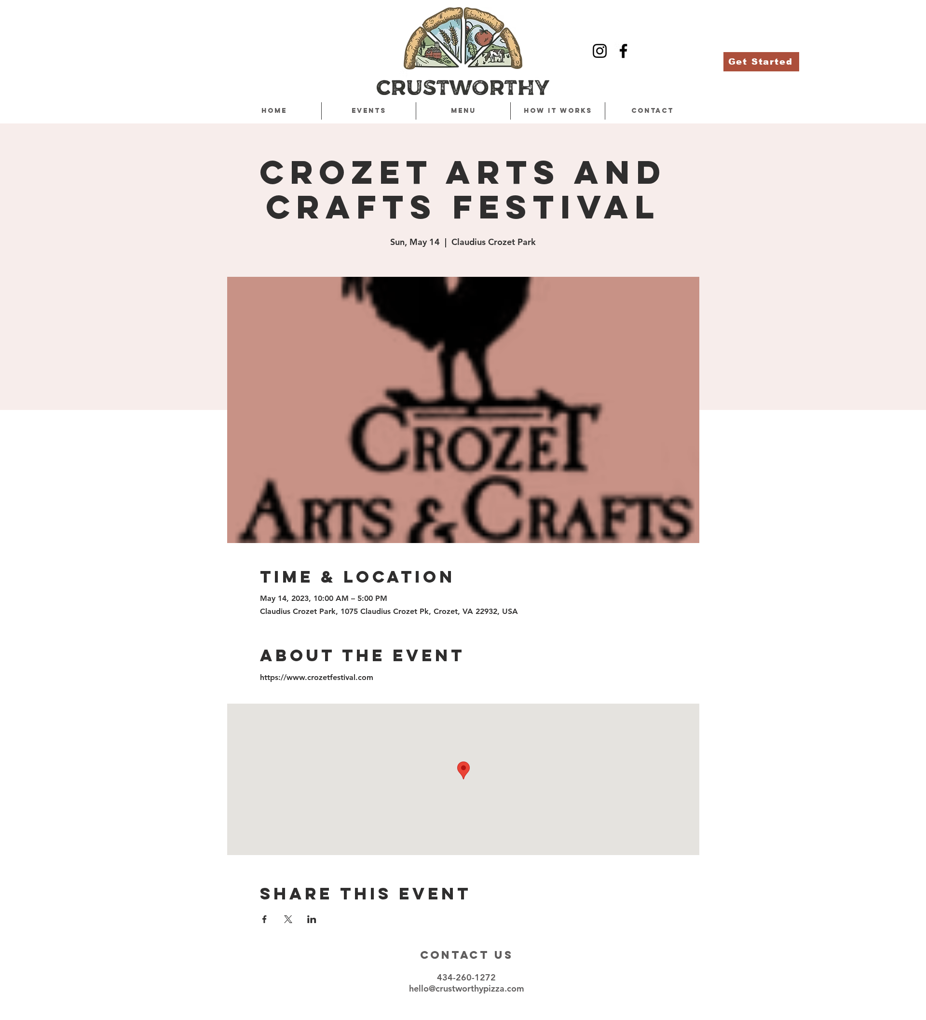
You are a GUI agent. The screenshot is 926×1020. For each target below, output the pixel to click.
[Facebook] (623, 50)
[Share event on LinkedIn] (311, 919)
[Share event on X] (288, 919)
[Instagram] (599, 50)
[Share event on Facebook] (264, 919)
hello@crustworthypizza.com (466, 988)
